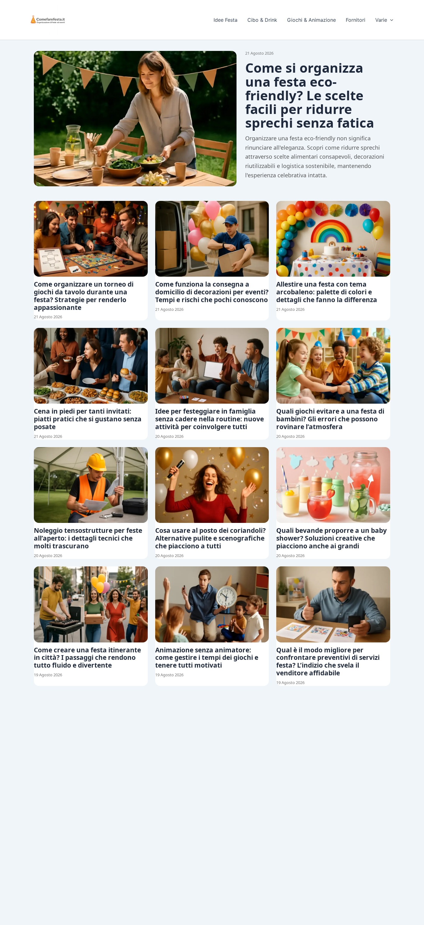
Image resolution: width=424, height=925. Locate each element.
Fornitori (355, 20)
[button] (390, 19)
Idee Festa (225, 20)
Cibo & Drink (262, 20)
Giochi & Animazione (311, 20)
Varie (381, 20)
